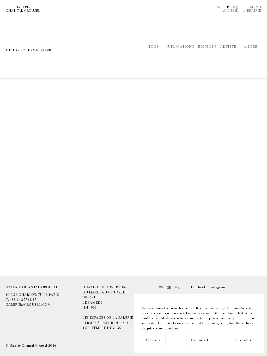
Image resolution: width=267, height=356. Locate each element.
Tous (153, 46)
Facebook (198, 287)
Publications (180, 46)
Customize (244, 340)
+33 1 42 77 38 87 (23, 300)
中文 (236, 7)
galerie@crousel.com (28, 304)
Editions (207, 46)
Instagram (217, 287)
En (218, 7)
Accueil (230, 11)
